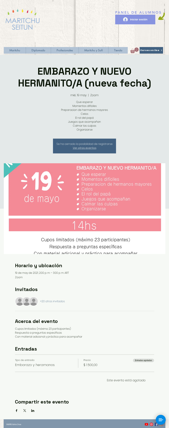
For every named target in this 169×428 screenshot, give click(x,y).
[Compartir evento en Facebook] (16, 410)
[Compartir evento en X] (24, 410)
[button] (134, 50)
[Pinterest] (151, 424)
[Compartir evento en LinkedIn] (32, 410)
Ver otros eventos (84, 148)
